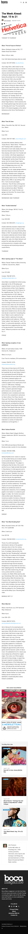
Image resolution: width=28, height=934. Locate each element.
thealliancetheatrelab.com (9, 278)
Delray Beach (7, 748)
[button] (26, 2)
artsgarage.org (20, 223)
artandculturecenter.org (8, 364)
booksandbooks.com (8, 453)
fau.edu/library (20, 63)
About (14, 911)
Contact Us (14, 915)
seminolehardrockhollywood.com (11, 623)
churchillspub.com (21, 139)
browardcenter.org (21, 539)
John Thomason (7, 20)
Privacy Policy (14, 909)
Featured (6, 779)
